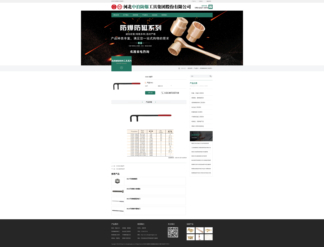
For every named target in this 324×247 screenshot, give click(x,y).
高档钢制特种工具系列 (206, 68)
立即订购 (150, 92)
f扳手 (146, 86)
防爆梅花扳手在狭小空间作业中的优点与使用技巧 (201, 173)
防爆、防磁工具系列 (198, 93)
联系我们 (164, 15)
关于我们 (126, 15)
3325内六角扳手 (120, 166)
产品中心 (194, 1)
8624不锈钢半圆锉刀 (133, 209)
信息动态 (154, 15)
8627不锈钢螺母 (132, 179)
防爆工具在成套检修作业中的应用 (199, 156)
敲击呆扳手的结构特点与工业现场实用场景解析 (201, 161)
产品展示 (145, 15)
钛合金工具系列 (196, 107)
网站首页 (116, 15)
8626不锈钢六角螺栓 (133, 189)
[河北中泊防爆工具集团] (151, 6)
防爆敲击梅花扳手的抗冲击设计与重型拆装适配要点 (201, 169)
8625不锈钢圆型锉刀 (133, 199)
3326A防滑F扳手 (120, 169)
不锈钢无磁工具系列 (198, 116)
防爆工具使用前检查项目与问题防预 (200, 151)
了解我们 (201, 1)
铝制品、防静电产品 (198, 121)
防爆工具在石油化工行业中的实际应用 (200, 143)
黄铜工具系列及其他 (198, 126)
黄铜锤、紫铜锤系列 (198, 98)
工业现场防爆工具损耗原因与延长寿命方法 (201, 147)
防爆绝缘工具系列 (197, 112)
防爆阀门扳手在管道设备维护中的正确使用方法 (201, 165)
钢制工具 (160, 86)
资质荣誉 (135, 15)
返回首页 (190, 68)
